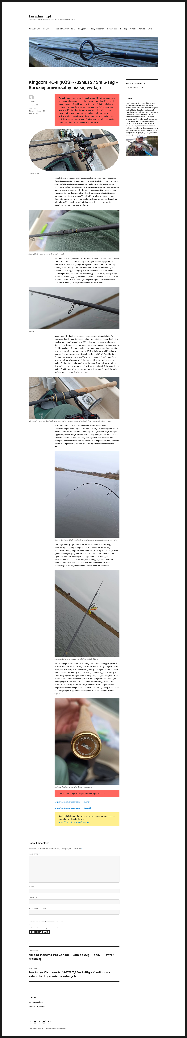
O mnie (133, 29)
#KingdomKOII (40, 111)
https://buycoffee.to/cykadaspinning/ (75, 822)
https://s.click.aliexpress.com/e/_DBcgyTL (73, 808)
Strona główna (34, 29)
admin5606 (32, 102)
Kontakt (142, 29)
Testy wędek (47, 29)
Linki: (150, 29)
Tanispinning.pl (40, 16)
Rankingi (123, 29)
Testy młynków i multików (65, 29)
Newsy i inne (112, 29)
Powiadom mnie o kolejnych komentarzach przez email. (46, 922)
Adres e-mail (35, 897)
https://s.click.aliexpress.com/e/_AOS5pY (72, 802)
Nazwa (32, 887)
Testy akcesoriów (97, 29)
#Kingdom (32, 111)
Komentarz (34, 854)
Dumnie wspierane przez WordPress (54, 1028)
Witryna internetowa (38, 908)
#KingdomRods (33, 113)
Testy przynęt (83, 29)
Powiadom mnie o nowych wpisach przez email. (44, 928)
